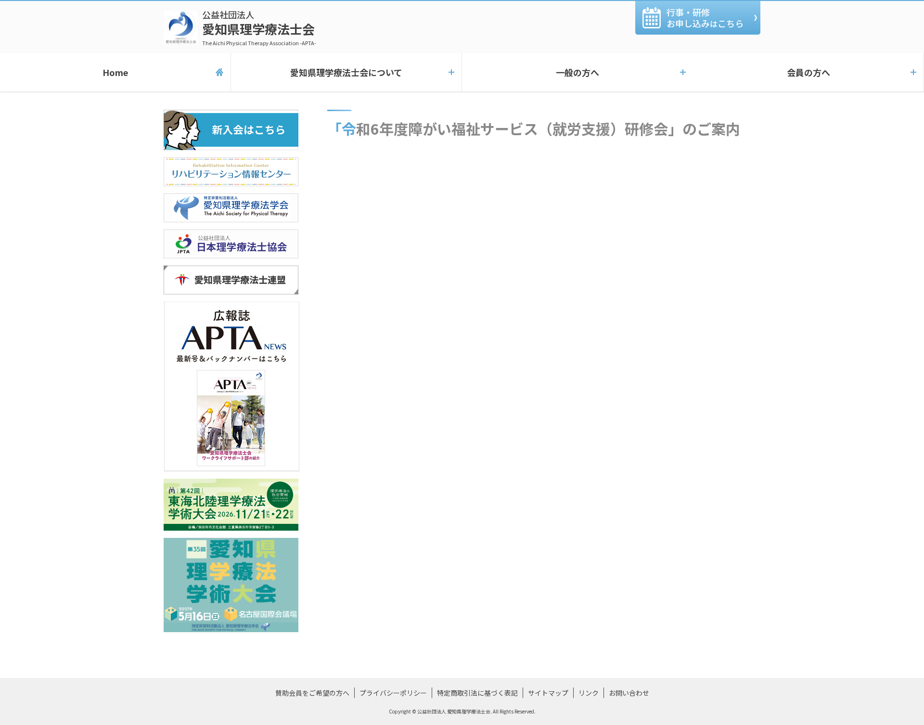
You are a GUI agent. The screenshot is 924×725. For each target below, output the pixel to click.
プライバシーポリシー (393, 693)
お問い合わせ (629, 693)
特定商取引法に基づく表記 (477, 693)
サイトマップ (548, 693)
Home (115, 72)
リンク (588, 693)
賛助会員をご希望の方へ (312, 693)
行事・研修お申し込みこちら (705, 17)
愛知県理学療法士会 (259, 27)
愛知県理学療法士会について (346, 72)
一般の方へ (577, 72)
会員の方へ (808, 72)
